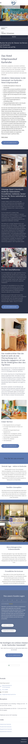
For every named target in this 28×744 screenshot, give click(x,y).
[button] (0, 2)
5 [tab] (21, 600)
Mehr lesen (4, 137)
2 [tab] (7, 600)
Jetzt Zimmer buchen (11, 142)
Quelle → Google (7, 625)
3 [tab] (12, 600)
